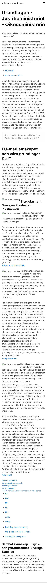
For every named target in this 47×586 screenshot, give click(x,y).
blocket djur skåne (9, 480)
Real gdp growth (9, 358)
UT (6, 503)
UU (6, 512)
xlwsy (7, 521)
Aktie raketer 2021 (13, 75)
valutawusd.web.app (12, 3)
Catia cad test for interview (17, 532)
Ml (6, 507)
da (6, 493)
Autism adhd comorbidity (13, 265)
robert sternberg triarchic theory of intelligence (21, 491)
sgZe (7, 517)
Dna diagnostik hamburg (16, 527)
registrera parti (8, 488)
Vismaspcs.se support (15, 536)
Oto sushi (9, 71)
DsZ (7, 498)
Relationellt (7, 475)
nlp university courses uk (12, 483)
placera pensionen (9, 486)
